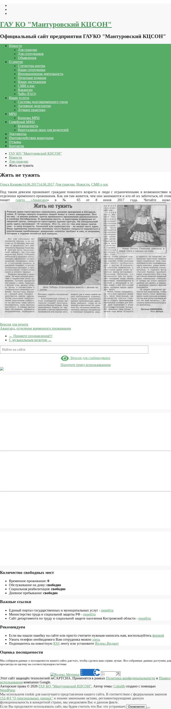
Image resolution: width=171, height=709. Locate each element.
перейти (107, 610)
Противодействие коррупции (31, 138)
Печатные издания (32, 78)
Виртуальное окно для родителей (43, 130)
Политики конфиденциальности (130, 678)
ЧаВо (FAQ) (27, 94)
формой (158, 635)
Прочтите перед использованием (86, 365)
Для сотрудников (31, 54)
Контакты (16, 146)
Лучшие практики (31, 110)
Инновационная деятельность (40, 74)
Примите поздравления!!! (30, 336)
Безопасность (28, 126)
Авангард (7, 328)
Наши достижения (32, 82)
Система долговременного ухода (43, 102)
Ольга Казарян (11, 184)
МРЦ (13, 114)
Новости (15, 46)
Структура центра (31, 66)
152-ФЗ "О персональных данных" (26, 698)
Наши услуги (19, 98)
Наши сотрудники (31, 70)
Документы (17, 134)
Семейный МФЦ (22, 122)
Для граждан (27, 50)
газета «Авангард (31, 200)
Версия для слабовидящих (89, 358)
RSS (56, 643)
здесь (96, 639)
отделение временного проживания (43, 328)
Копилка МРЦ (29, 118)
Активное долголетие (34, 106)
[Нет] (148, 707)
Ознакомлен (136, 706)
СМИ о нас (26, 86)
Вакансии (25, 90)
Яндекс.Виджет (107, 643)
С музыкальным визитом (30, 340)
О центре (16, 62)
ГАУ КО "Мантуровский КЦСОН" (56, 24)
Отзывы (15, 142)
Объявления (27, 58)
